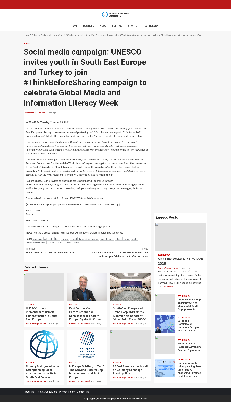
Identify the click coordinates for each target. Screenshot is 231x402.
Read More (168, 286)
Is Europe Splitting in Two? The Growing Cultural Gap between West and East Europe (87, 344)
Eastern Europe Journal (35, 112)
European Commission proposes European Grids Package (165, 324)
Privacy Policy (67, 391)
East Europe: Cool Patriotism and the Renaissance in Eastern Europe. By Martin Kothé (87, 287)
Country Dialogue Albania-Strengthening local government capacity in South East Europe (44, 344)
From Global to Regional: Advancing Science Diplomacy (165, 345)
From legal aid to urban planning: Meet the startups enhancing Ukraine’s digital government (165, 368)
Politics (117, 26)
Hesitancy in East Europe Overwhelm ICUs (50, 250)
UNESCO (60, 242)
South (134, 239)
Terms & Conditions (46, 391)
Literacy (109, 239)
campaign (37, 239)
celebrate (48, 239)
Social (126, 239)
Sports (132, 26)
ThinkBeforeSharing (36, 242)
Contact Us (83, 391)
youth (76, 242)
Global (74, 239)
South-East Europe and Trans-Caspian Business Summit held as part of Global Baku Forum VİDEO (130, 287)
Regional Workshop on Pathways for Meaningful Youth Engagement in (165, 303)
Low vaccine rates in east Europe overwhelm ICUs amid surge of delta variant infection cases (119, 252)
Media (119, 239)
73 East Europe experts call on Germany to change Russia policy (130, 344)
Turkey (50, 242)
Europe (65, 239)
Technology (150, 26)
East (57, 239)
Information (84, 239)
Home (74, 26)
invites (95, 239)
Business (88, 26)
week (69, 242)
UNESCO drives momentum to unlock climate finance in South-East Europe (44, 287)
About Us (29, 391)
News (103, 26)
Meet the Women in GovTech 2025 (180, 237)
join (102, 239)
